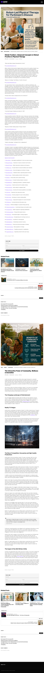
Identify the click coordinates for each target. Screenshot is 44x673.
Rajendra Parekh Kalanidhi (9, 157)
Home (2, 51)
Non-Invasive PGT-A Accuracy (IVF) (7, 304)
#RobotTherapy (8, 175)
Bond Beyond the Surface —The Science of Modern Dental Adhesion (7, 270)
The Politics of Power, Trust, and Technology (9, 308)
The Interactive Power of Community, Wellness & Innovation (17, 280)
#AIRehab (8, 204)
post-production (20, 556)
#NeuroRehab (8, 160)
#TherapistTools (9, 209)
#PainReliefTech (9, 219)
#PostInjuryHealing (9, 212)
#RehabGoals (8, 214)
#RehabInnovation (9, 170)
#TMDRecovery (8, 167)
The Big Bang (3, 309)
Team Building (9, 279)
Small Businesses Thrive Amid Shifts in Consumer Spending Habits (36, 604)
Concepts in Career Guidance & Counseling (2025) (22, 604)
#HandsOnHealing (9, 226)
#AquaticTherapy (9, 165)
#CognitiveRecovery (9, 231)
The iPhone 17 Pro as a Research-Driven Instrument (21, 270)
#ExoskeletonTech (9, 172)
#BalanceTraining (9, 189)
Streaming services (26, 401)
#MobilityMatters (9, 221)
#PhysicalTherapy (9, 162)
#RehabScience (9, 224)
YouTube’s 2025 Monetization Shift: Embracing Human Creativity (26, 288)
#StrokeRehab (8, 194)
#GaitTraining (8, 197)
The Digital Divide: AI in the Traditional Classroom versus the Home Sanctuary (14, 306)
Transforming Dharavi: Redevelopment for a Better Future (36, 270)
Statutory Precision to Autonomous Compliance (9, 305)
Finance (5, 367)
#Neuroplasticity (9, 187)
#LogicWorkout (8, 184)
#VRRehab (8, 177)
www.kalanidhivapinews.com (11, 65)
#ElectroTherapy (9, 199)
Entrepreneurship (18, 602)
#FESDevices (8, 202)
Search (41, 298)
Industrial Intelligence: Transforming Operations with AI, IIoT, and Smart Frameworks (7, 605)
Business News (30, 286)
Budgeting (2, 602)
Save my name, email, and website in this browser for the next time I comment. (18, 248)
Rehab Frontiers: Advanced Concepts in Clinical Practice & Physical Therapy (24, 623)
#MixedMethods (9, 182)
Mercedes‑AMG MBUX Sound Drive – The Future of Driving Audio (18, 615)
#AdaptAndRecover (9, 229)
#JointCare (8, 192)
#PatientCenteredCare (10, 207)
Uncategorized (6, 51)
